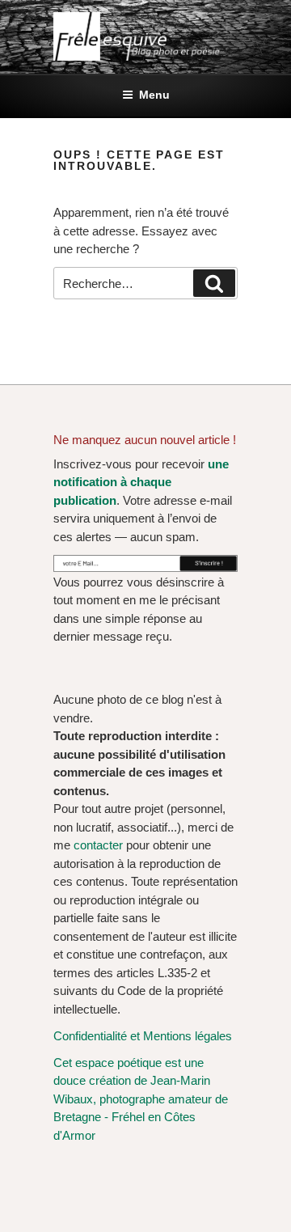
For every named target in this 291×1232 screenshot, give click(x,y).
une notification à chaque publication (141, 482)
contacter (98, 845)
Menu (154, 94)
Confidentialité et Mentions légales (142, 1036)
